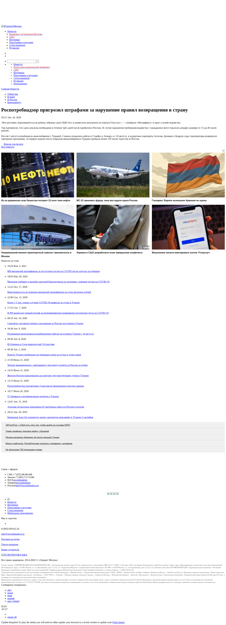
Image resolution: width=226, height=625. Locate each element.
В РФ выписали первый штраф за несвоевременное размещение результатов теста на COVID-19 (58, 313)
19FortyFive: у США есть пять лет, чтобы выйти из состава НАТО (38, 425)
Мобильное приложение (20, 513)
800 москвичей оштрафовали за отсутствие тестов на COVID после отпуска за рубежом (53, 271)
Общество (12, 94)
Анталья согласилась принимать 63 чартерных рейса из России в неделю (45, 407)
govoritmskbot (20, 480)
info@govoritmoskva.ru (27, 485)
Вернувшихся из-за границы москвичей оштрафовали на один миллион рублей (49, 292)
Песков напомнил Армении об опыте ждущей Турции (32, 437)
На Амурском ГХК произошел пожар (24, 449)
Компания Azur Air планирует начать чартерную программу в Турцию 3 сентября (50, 417)
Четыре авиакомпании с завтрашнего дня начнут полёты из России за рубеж (47, 365)
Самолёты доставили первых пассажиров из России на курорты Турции (45, 323)
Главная (5, 89)
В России (12, 99)
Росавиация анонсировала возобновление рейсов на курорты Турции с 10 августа (50, 334)
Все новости (7, 147)
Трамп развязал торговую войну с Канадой (27, 431)
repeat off (12, 617)
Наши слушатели (10, 549)
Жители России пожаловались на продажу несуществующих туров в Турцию (48, 375)
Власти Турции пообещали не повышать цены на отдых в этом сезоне (44, 354)
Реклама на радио (10, 539)
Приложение (20, 83)
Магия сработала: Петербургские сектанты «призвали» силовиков (39, 443)
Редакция (14, 48)
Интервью (14, 39)
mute (9, 595)
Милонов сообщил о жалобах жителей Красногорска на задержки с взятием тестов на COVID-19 (58, 281)
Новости (11, 31)
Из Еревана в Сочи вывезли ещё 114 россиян (31, 344)
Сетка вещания (17, 45)
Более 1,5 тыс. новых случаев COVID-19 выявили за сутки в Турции (43, 302)
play (9, 590)
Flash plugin (118, 622)
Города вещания (9, 544)
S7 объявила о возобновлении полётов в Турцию (33, 396)
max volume (13, 601)
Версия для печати (13, 144)
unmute (11, 598)
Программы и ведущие (21, 42)
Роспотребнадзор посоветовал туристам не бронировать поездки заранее (45, 386)
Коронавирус (14, 102)
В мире (11, 97)
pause (10, 593)
